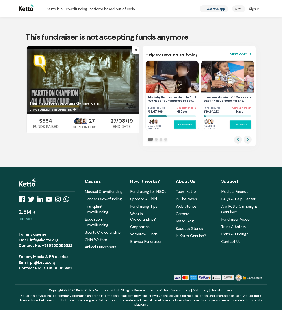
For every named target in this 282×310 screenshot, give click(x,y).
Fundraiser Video (235, 219)
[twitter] (32, 200)
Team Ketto (186, 191)
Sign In (254, 8)
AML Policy (200, 290)
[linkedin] (41, 200)
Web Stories (186, 206)
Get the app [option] (214, 9)
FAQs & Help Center (238, 199)
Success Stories (189, 228)
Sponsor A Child (143, 199)
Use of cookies (221, 290)
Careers (182, 213)
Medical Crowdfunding (103, 191)
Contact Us (230, 241)
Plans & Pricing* (234, 234)
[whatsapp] (67, 200)
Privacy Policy (180, 290)
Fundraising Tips (143, 206)
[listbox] (214, 8)
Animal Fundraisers (100, 247)
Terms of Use (158, 290)
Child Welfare (96, 239)
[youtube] (50, 200)
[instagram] (59, 200)
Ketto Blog (185, 221)
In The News (186, 199)
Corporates (140, 226)
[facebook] (23, 200)
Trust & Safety (233, 226)
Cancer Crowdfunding (103, 199)
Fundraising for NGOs (148, 191)
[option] (238, 8)
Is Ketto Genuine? (191, 235)
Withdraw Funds (144, 234)
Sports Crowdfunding (103, 232)
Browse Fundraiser (146, 241)
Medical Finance (235, 191)
